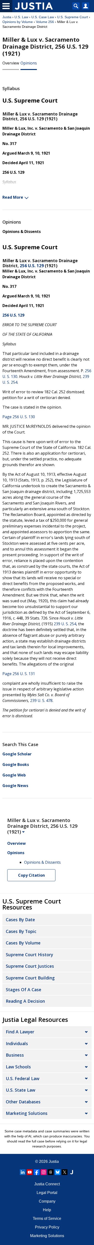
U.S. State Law (20, 1090)
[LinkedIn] (23, 1172)
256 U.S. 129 (32, 265)
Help (47, 1210)
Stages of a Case (23, 989)
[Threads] (51, 1172)
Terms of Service (47, 1218)
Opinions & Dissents (21, 231)
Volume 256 (45, 22)
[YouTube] (30, 1172)
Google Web (14, 775)
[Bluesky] (57, 1172)
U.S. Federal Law (22, 1078)
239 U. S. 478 (41, 700)
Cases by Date (20, 919)
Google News (15, 785)
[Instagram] (44, 1172)
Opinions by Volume (17, 22)
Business (15, 1055)
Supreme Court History (29, 954)
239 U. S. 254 (65, 623)
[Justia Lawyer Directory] (71, 1172)
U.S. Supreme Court (72, 17)
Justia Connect (47, 1184)
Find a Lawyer (20, 1032)
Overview (10, 63)
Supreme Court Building (30, 978)
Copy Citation (31, 875)
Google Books (15, 764)
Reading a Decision (25, 1001)
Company (47, 1201)
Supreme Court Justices (30, 966)
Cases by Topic (21, 931)
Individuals (17, 1043)
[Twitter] (64, 1172)
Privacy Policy (47, 1227)
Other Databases (23, 1102)
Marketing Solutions (26, 1113)
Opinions (28, 63)
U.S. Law (21, 17)
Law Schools (18, 1067)
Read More (12, 197)
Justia (6, 17)
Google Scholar (17, 754)
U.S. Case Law (42, 17)
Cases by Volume (23, 943)
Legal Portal (47, 1193)
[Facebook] (37, 1172)
